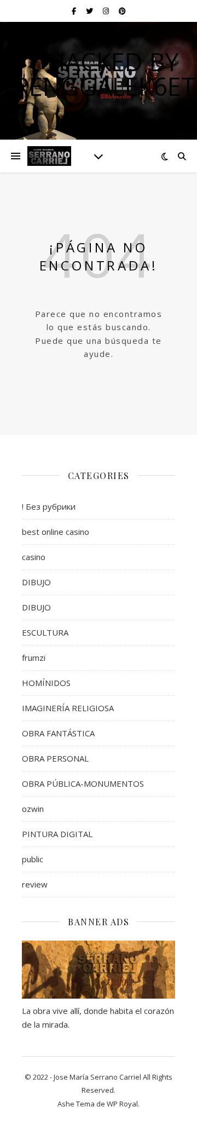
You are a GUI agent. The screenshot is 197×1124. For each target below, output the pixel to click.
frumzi (33, 657)
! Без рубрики (49, 506)
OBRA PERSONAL (55, 758)
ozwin (33, 808)
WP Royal (122, 1104)
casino (33, 556)
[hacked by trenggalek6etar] (49, 156)
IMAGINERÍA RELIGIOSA (68, 707)
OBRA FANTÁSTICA (58, 733)
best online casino (55, 531)
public (32, 859)
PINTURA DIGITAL (57, 833)
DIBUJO (36, 582)
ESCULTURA (45, 632)
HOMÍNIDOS (46, 682)
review (35, 884)
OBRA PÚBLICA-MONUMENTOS (83, 783)
